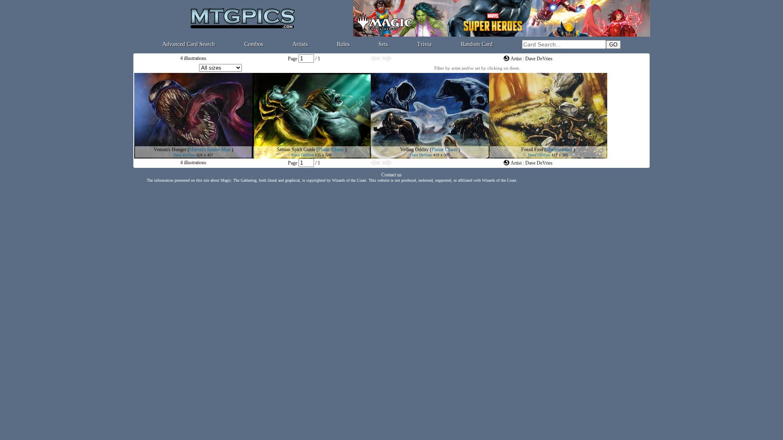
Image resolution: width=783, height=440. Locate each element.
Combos (253, 44)
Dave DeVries (184, 155)
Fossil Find (532, 149)
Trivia (424, 44)
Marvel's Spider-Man (209, 149)
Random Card (477, 44)
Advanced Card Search (188, 44)
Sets (383, 44)
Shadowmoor (559, 149)
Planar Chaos (331, 149)
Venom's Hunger (170, 149)
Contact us (391, 175)
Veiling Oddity (414, 149)
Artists (299, 44)
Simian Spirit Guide (296, 149)
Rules (343, 44)
